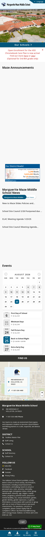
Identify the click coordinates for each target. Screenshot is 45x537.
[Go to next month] (39, 274)
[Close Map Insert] (38, 369)
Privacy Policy (10, 476)
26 (22, 302)
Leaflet (26, 400)
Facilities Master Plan (12, 437)
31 (11, 307)
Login (22, 522)
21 (34, 297)
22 (39, 297)
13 (28, 292)
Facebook (8, 469)
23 (6, 302)
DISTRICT (7, 434)
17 (11, 297)
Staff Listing (9, 441)
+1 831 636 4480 (17, 390)
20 (28, 297)
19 (22, 297)
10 (11, 292)
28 (34, 302)
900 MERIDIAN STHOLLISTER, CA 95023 (14, 410)
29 (39, 302)
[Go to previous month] (6, 274)
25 (17, 302)
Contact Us (9, 444)
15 (39, 292)
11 (17, 292)
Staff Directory (10, 453)
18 (17, 297)
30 (6, 307)
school (6, 450)
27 (28, 302)
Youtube (8, 472)
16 (6, 297)
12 (22, 292)
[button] (42, 50)
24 (11, 302)
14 (34, 292)
